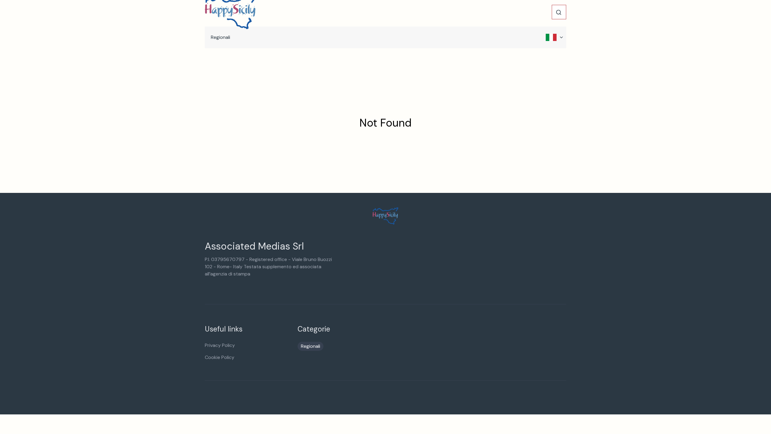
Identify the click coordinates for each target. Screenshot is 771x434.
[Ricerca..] (558, 12)
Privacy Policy (220, 345)
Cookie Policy (219, 357)
